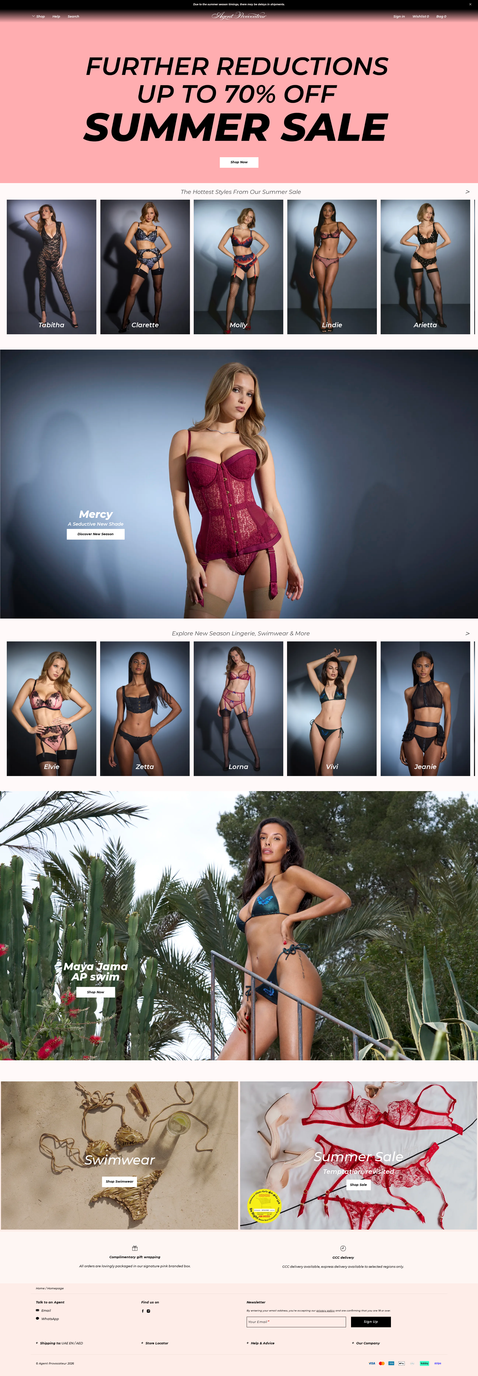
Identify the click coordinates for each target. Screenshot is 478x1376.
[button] (399, 16)
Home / (41, 1288)
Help (56, 16)
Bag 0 (441, 16)
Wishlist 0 (421, 16)
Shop (40, 16)
